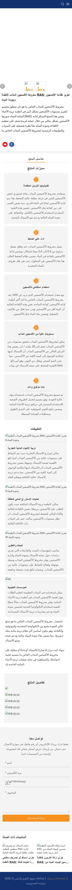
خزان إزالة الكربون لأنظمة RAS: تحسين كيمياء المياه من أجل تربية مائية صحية (52, 860)
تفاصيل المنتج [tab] (36, 158)
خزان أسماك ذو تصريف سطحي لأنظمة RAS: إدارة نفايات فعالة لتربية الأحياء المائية (18, 860)
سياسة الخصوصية (36, 883)
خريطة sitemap (56, 878)
